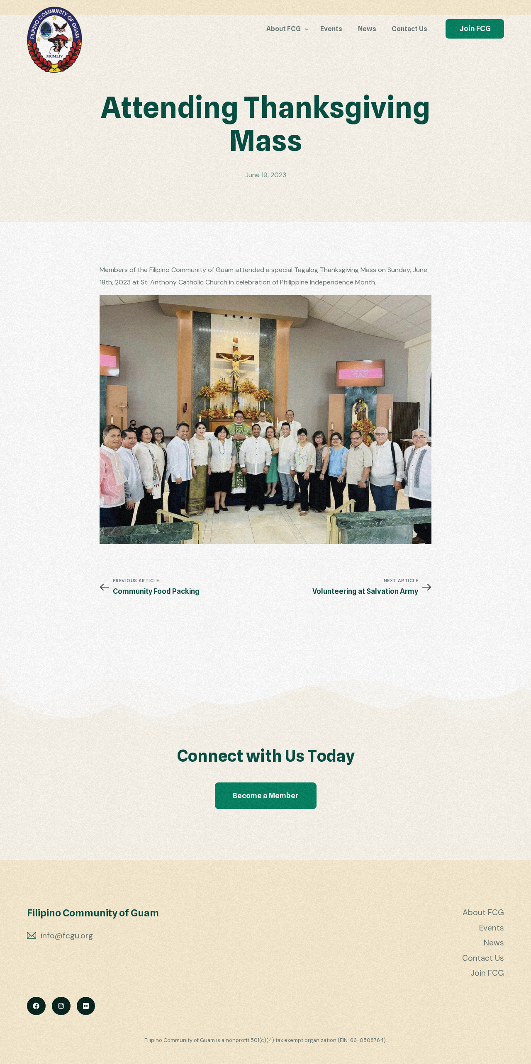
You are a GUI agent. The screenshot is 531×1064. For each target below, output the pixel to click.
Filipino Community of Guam (93, 913)
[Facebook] (36, 1006)
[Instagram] (61, 1006)
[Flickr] (86, 1006)
